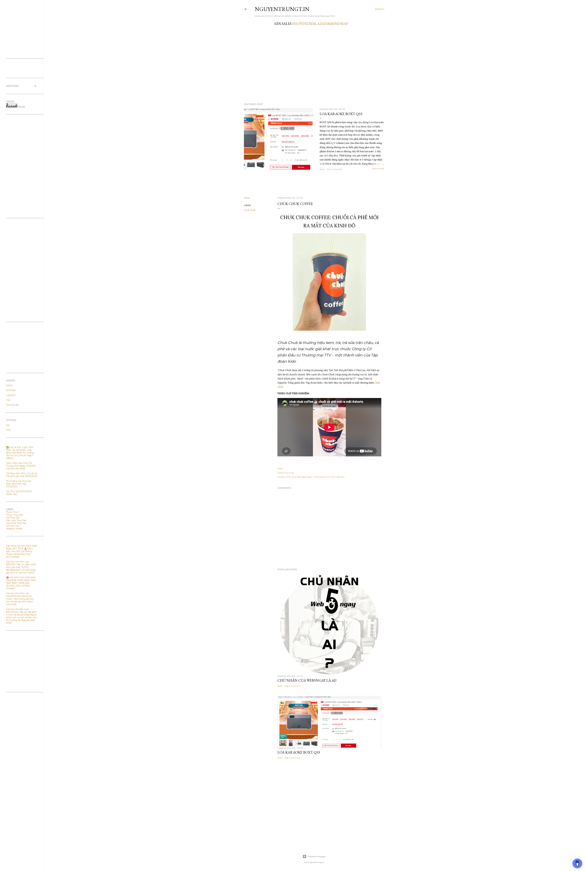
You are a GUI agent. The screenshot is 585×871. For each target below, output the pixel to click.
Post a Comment (334, 169)
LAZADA (322, 23)
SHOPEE (298, 23)
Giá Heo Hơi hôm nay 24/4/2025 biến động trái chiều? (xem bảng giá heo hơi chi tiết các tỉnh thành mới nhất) (20, 599)
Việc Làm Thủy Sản (16, 520)
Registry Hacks (14, 528)
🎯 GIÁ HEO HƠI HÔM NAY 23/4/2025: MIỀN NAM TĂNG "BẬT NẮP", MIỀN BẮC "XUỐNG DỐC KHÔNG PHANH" (21, 583)
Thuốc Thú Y (12, 512)
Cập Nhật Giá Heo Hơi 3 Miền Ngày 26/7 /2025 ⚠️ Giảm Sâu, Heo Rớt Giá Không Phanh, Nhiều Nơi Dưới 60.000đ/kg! (21, 551)
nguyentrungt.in (282, 9)
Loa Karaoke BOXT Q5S (341, 113)
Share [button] (322, 169)
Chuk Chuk (249, 210)
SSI (8, 425)
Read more (378, 168)
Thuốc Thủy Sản (14, 515)
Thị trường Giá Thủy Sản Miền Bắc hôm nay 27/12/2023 (19, 484)
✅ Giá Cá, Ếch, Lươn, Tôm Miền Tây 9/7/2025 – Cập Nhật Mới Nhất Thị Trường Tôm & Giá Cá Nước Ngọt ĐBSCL (20, 453)
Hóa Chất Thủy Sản (16, 523)
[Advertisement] (21, 166)
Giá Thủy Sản (13, 517)
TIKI (310, 23)
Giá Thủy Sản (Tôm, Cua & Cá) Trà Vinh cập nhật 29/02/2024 (21, 475)
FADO (9, 385)
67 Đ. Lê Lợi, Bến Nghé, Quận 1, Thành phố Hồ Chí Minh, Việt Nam (315, 477)
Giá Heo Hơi (12, 525)
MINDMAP (339, 23)
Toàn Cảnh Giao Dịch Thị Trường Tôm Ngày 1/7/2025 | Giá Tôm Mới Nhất (21, 466)
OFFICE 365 (12, 405)
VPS (8, 430)
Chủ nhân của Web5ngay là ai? (307, 680)
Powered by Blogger (317, 856)
